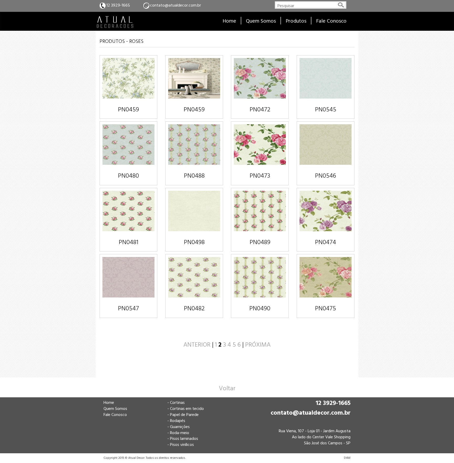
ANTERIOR (196, 345)
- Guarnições (178, 427)
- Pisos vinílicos (180, 444)
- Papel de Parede (183, 414)
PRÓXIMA (258, 345)
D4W (347, 458)
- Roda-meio (178, 433)
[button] (296, 21)
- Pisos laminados (182, 438)
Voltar (227, 389)
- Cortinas (176, 402)
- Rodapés (176, 421)
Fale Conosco (115, 414)
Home (109, 402)
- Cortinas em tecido (185, 408)
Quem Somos (115, 408)
